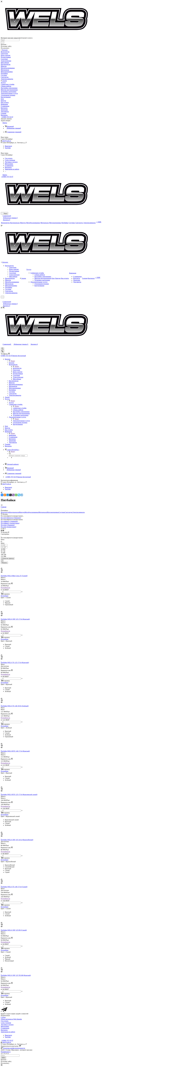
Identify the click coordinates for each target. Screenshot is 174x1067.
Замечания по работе (8, 1032)
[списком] (3, 528)
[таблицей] (5, 528)
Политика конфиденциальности (14, 1048)
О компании (5, 1028)
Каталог (11, 363)
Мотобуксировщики (32, 512)
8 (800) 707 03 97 (7, 117)
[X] (10, 495)
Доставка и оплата (7, 1024)
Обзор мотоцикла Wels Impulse (11, 1019)
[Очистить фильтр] (2, 561)
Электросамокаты (78, 512)
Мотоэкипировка (53, 512)
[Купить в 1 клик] (2, 570)
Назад (13, 361)
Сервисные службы (19, 408)
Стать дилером (6, 1023)
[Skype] (19, 495)
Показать (4, 563)
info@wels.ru (6, 141)
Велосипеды (17, 368)
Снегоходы (68, 512)
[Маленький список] (1, 530)
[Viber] (13, 495)
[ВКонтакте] (2, 495)
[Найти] (2, 42)
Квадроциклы (14, 512)
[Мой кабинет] (2, 299)
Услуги (11, 402)
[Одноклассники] (5, 495)
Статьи (3, 1017)
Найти (3, 1057)
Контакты (4, 1030)
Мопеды (22, 512)
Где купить (4, 1021)
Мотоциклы (43, 512)
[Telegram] (22, 495)
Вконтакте (8, 146)
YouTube (8, 148)
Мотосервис (5, 1026)
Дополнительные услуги (21, 421)
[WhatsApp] (16, 495)
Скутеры (62, 512)
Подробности (5, 587)
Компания (12, 435)
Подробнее (4, 596)
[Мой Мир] (7, 495)
